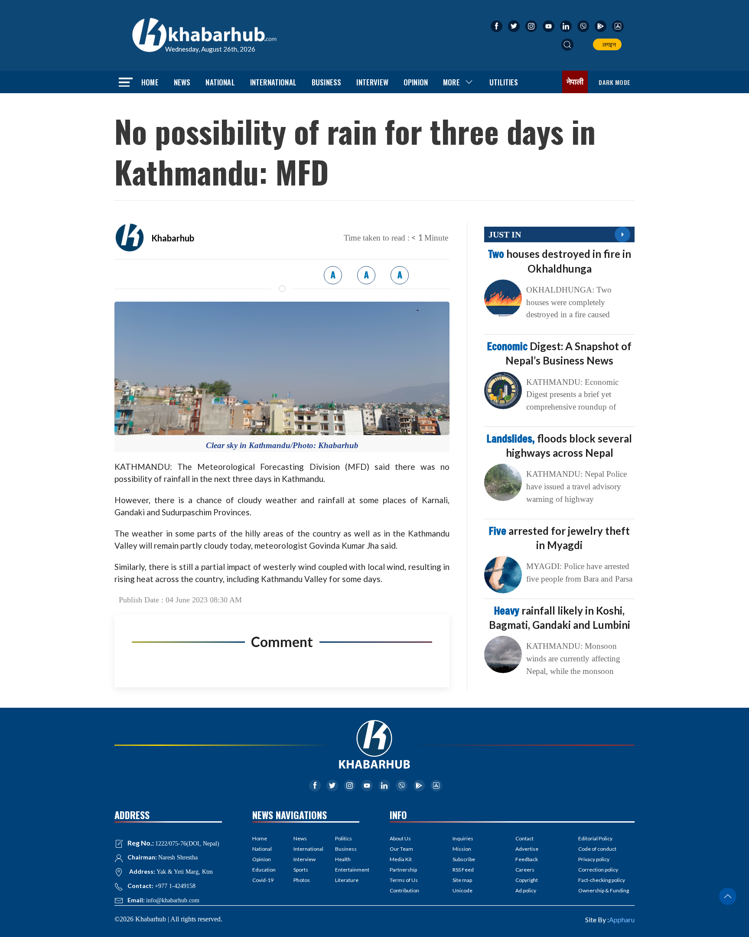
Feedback (526, 859)
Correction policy (598, 869)
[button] (567, 45)
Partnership (403, 869)
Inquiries (463, 838)
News (182, 82)
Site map (462, 880)
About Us (400, 838)
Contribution (404, 890)
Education (264, 869)
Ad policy (525, 890)
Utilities (503, 82)
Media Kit (401, 859)
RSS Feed (463, 869)
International (273, 82)
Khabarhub (172, 238)
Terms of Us (404, 880)
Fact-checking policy (601, 880)
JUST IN (504, 234)
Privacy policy (593, 859)
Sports (300, 869)
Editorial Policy (595, 838)
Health (343, 859)
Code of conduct (597, 849)
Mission (462, 849)
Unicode (462, 890)
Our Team (401, 849)
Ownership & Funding (603, 890)
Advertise (526, 849)
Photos (301, 880)
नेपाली (575, 82)
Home (150, 82)
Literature (346, 880)
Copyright (526, 880)
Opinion (416, 82)
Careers (524, 869)
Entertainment (347, 869)
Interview (372, 82)
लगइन (608, 44)
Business (326, 82)
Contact (524, 838)
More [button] (451, 82)
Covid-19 (263, 880)
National (219, 82)
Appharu (622, 919)
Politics (343, 838)
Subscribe (464, 859)
